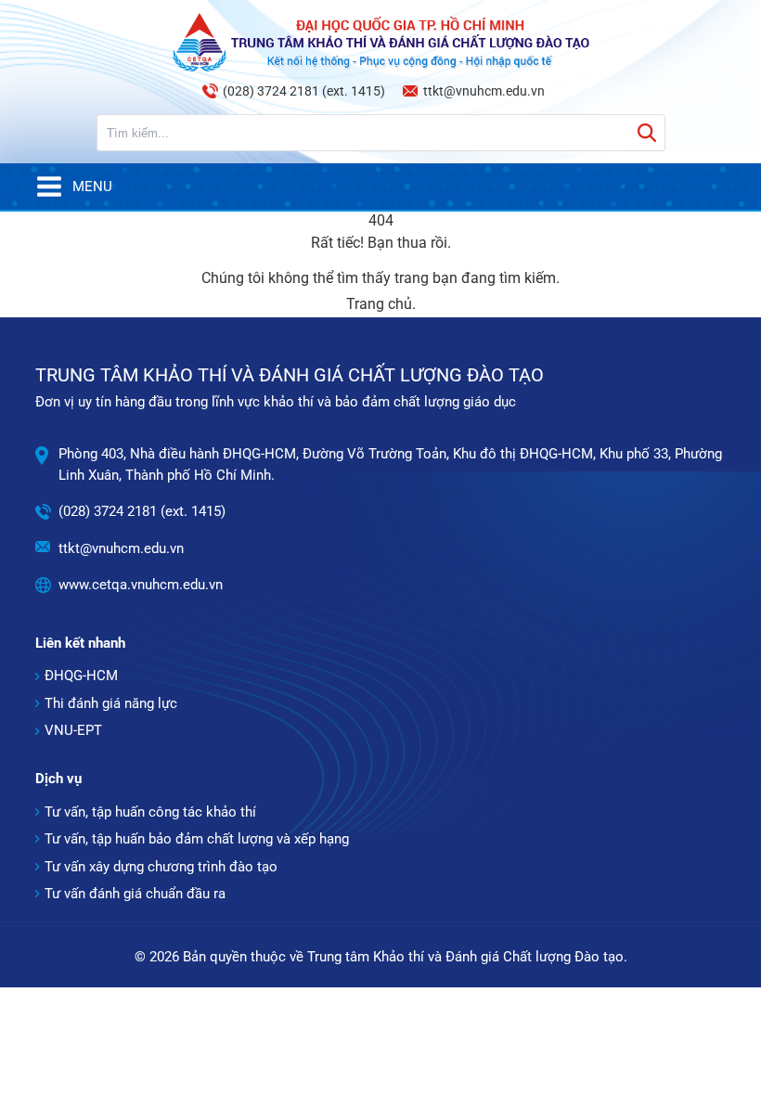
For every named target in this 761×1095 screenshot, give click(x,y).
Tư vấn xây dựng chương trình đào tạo (161, 866)
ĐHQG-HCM (81, 675)
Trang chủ (379, 304)
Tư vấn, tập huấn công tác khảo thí (150, 812)
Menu (92, 186)
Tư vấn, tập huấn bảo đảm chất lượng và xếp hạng (197, 839)
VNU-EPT (73, 730)
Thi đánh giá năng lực (111, 703)
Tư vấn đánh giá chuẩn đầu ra (135, 893)
